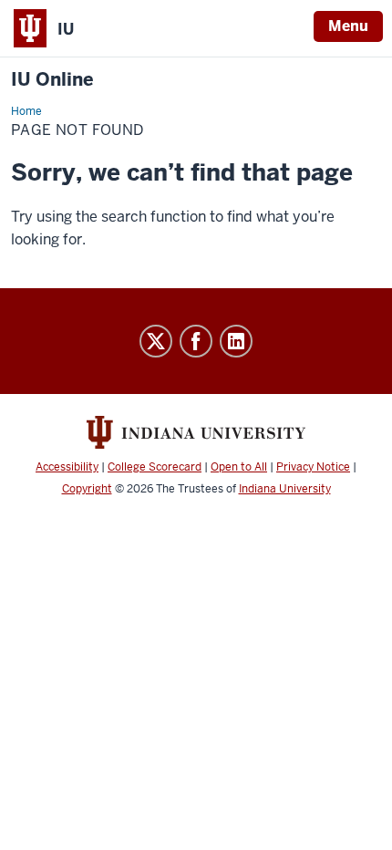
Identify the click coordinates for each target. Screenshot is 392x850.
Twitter (155, 341)
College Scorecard (154, 467)
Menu (348, 26)
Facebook (196, 341)
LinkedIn (236, 341)
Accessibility (67, 467)
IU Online (52, 79)
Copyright (87, 489)
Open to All (239, 467)
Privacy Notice (313, 467)
